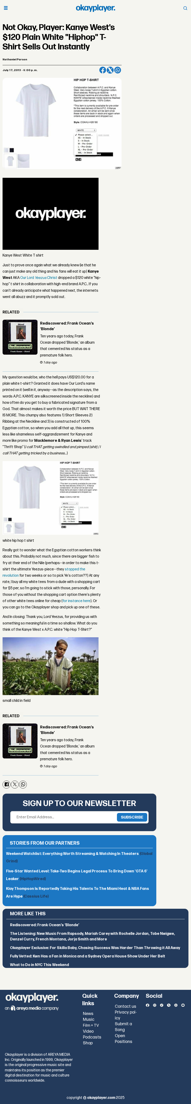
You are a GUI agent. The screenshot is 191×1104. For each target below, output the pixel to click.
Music (88, 1019)
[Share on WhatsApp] (117, 70)
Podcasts (92, 1037)
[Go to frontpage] (95, 8)
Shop (88, 1043)
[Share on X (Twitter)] (110, 70)
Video (88, 1031)
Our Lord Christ (38, 278)
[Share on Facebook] (102, 70)
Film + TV (91, 1025)
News (88, 1013)
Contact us (125, 1006)
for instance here (76, 601)
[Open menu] (6, 8)
